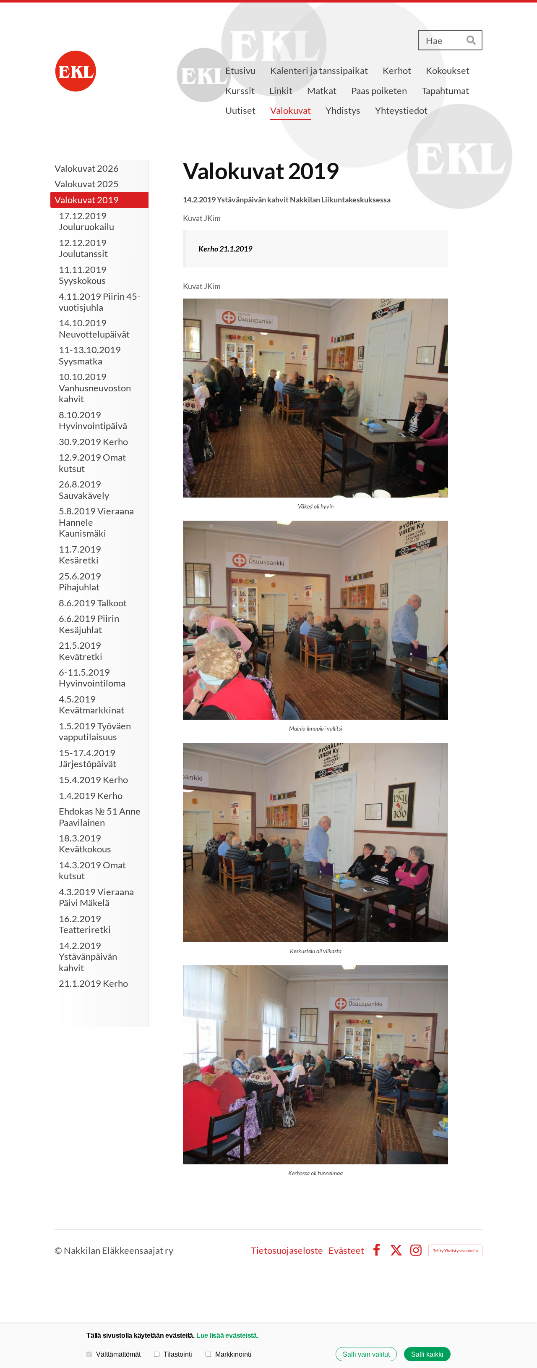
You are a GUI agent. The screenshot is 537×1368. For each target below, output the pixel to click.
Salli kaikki (427, 1354)
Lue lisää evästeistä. (227, 1335)
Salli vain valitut (366, 1354)
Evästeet (346, 1250)
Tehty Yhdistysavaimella (455, 1250)
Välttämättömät (118, 1354)
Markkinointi (233, 1354)
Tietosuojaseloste (287, 1250)
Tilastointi (178, 1354)
